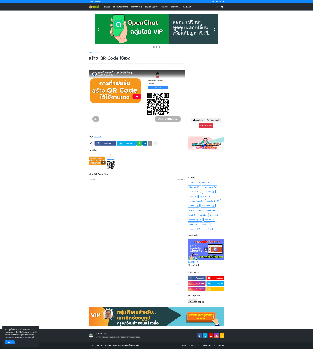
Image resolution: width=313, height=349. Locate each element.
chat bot (194, 187)
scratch (209, 219)
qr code (99, 53)
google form (196, 201)
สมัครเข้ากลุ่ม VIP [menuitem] (151, 7)
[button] (217, 7)
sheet (205, 224)
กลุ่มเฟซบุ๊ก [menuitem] (175, 7)
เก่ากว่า (180, 179)
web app (194, 229)
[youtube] (217, 1)
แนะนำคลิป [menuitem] (187, 7)
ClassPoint (193, 265)
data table (195, 192)
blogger (204, 182)
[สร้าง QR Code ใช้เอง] (104, 163)
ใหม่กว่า (92, 179)
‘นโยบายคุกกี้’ (29, 337)
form (192, 196)
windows (209, 229)
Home (184, 345)
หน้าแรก (91, 53)
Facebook (214, 120)
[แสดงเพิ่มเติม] (155, 143)
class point (210, 187)
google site (213, 201)
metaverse (210, 210)
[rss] (222, 335)
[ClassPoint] (206, 249)
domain (209, 192)
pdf (203, 215)
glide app (205, 196)
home (91, 2)
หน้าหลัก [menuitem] (107, 7)
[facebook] (213, 1)
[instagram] (220, 1)
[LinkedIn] (144, 143)
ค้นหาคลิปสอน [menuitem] (136, 7)
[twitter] (223, 1)
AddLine (199, 120)
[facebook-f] (199, 335)
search (193, 224)
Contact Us (194, 345)
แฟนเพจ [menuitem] (165, 7)
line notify (195, 210)
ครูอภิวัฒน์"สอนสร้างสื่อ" (131, 345)
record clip (195, 219)
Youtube (207, 125)
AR (191, 182)
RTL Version (219, 345)
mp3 (192, 215)
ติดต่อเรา (98, 2)
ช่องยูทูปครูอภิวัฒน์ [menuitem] (120, 7)
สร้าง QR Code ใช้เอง (99, 174)
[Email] (150, 143)
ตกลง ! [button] (9, 342)
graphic (193, 205)
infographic (208, 205)
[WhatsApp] (139, 143)
